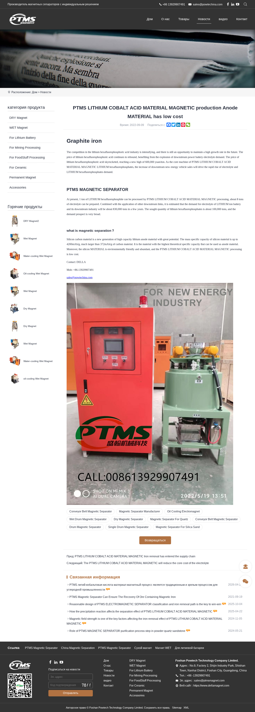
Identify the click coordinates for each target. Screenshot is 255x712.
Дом (150, 19)
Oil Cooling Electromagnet (183, 511)
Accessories (17, 187)
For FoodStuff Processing (27, 157)
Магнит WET (163, 647)
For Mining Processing (24, 147)
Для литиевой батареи (189, 647)
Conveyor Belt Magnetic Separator (90, 511)
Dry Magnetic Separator (128, 519)
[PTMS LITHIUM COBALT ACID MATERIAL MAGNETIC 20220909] (150, 503)
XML (186, 707)
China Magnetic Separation (78, 647)
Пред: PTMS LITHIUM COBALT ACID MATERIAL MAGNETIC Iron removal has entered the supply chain (131, 556)
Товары (183, 19)
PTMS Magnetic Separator (41, 647)
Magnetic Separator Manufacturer (139, 511)
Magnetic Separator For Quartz (169, 519)
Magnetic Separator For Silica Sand (178, 527)
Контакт (241, 19)
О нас (165, 19)
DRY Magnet (18, 118)
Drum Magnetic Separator (85, 527)
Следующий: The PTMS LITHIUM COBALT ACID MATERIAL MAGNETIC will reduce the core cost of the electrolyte (138, 563)
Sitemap (176, 707)
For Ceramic (18, 167)
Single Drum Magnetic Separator (128, 527)
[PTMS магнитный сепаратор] (22, 28)
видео (223, 19)
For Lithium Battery (22, 137)
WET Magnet (18, 127)
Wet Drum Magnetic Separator (88, 519)
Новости (204, 19)
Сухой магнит (143, 647)
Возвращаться (155, 540)
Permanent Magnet (22, 177)
